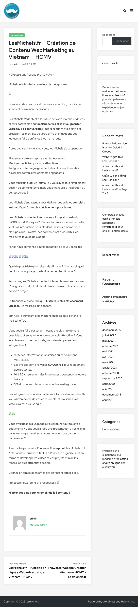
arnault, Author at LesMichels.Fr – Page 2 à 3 (114, 189)
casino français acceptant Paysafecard (111, 222)
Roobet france (110, 254)
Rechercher (109, 34)
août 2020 (108, 383)
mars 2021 (108, 362)
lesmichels (32, 601)
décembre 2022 (112, 330)
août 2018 (108, 400)
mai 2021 (107, 351)
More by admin (38, 524)
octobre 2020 (110, 373)
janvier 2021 (109, 367)
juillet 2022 (109, 335)
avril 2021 (108, 356)
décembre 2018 (111, 394)
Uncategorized (16, 35)
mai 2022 (108, 340)
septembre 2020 (112, 378)
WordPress (109, 601)
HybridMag (127, 601)
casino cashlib (110, 63)
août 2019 (108, 389)
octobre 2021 (110, 346)
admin (15, 64)
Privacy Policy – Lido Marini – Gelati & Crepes (114, 147)
